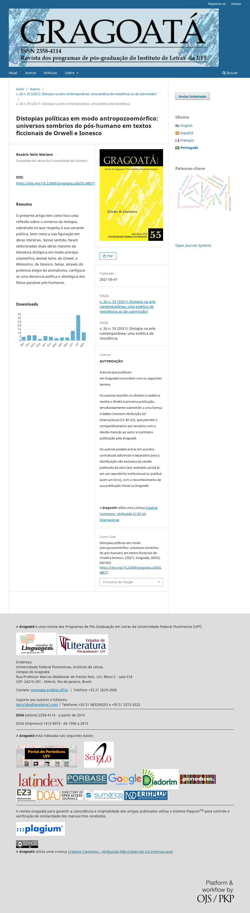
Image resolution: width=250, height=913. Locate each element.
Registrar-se (217, 3)
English (186, 125)
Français (187, 140)
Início (20, 89)
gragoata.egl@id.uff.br (49, 690)
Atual (13, 72)
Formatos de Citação (118, 582)
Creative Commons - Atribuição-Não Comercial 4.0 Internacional (120, 851)
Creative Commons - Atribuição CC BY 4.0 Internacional (128, 513)
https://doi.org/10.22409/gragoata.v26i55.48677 (55, 183)
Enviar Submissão (192, 96)
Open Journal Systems (193, 245)
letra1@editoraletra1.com (37, 704)
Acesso (236, 3)
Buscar (232, 72)
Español (186, 133)
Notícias (50, 72)
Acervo (30, 72)
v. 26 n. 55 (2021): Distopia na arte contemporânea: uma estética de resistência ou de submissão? (86, 94)
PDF (109, 256)
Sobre (70, 72)
